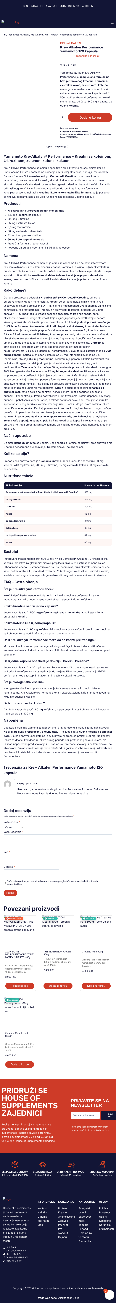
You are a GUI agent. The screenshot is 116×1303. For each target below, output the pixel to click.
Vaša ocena (12, 822)
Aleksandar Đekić (68, 1297)
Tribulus (83, 1224)
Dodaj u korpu (90, 117)
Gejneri (62, 1237)
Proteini (62, 1208)
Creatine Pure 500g (92, 951)
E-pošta (9, 866)
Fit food (83, 1228)
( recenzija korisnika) (87, 55)
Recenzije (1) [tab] (62, 146)
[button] (112, 22)
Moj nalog (43, 1220)
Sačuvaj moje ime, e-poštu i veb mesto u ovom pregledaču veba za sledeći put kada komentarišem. (52, 883)
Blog (40, 1224)
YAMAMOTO (72, 137)
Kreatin (85, 131)
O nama (42, 1216)
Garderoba (85, 1241)
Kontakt (42, 1208)
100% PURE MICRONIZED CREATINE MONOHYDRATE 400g (19, 954)
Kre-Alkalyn (70, 43)
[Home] (5, 34)
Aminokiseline (66, 1216)
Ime (7, 852)
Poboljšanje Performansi (100, 134)
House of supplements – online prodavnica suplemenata (69, 1288)
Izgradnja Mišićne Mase (78, 134)
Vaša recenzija (14, 831)
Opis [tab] (49, 146)
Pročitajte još (19, 985)
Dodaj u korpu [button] (58, 985)
